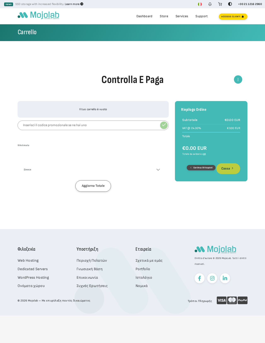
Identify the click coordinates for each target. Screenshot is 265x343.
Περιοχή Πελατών (92, 260)
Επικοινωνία (87, 277)
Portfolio (143, 269)
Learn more (72, 4)
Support (201, 16)
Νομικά (142, 286)
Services (182, 16)
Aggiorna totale (93, 186)
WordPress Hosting (33, 277)
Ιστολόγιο (144, 277)
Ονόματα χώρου (31, 286)
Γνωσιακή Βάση (89, 269)
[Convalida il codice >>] (164, 125)
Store (164, 16)
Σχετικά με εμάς (149, 260)
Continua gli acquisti (202, 167)
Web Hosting (28, 260)
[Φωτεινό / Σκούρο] (230, 4)
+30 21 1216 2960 (250, 4)
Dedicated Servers (33, 269)
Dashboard (144, 16)
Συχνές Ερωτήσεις (92, 286)
